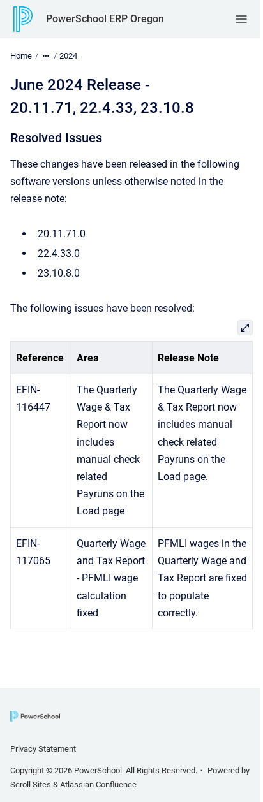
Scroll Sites (30, 784)
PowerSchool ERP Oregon (105, 19)
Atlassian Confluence (98, 784)
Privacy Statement (43, 749)
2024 (68, 56)
